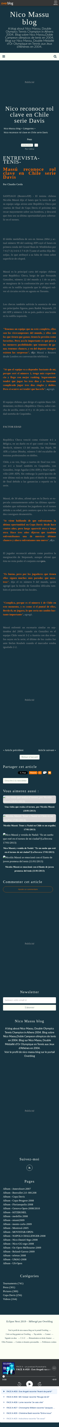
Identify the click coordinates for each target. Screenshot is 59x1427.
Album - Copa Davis (14, 1196)
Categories (28, 128)
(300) (10, 1291)
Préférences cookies (49, 1342)
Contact (48, 1334)
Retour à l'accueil (29, 757)
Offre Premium (7, 1342)
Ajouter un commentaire (28, 889)
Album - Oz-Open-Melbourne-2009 (22, 1247)
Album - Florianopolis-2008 (18, 1204)
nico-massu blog (31, 1052)
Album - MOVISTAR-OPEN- (18, 1232)
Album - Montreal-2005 (16, 1228)
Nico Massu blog (29, 18)
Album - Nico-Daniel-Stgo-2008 (20, 1239)
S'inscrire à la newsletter (16, 781)
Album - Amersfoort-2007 (17, 1188)
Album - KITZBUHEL (14, 1212)
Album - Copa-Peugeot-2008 (18, 1200)
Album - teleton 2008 (14, 1255)
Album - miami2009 (14, 1220)
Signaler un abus (11, 1338)
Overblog (48, 1321)
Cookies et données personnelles (27, 1342)
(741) (13, 1283)
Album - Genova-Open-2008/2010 (21, 1208)
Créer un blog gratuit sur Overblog (18, 1334)
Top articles (38, 1334)
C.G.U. (23, 1338)
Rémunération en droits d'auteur (40, 1338)
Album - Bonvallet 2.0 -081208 (19, 1192)
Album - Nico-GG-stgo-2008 (18, 1243)
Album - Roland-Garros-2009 (19, 1251)
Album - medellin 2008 (15, 1216)
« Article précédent (13, 750)
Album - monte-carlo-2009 (17, 1224)
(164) (10, 1299)
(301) (9, 1287)
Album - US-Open (12, 1263)
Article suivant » (47, 750)
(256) (12, 1295)
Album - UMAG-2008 (14, 1259)
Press (29, 140)
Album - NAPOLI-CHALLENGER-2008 (24, 1235)
